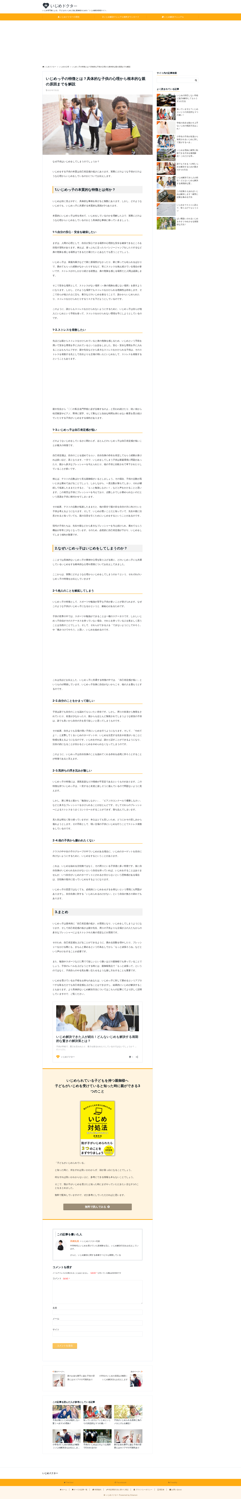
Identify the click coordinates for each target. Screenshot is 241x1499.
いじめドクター (50, 1473)
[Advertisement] (120, 41)
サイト (56, 1329)
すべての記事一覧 (80, 1490)
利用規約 (98, 1490)
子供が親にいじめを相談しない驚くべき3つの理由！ (66, 1421)
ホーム (64, 1490)
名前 (55, 1307)
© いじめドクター (111, 1495)
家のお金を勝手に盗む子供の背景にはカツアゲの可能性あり (127, 1446)
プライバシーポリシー (144, 1490)
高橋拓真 (85, 1241)
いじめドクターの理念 (69, 17)
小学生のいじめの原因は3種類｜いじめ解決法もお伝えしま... (66, 1446)
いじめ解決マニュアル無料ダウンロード (121, 17)
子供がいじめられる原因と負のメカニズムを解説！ (127, 1421)
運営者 (161, 1490)
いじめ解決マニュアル (174, 17)
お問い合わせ (177, 1490)
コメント (61, 1278)
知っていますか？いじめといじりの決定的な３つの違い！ (97, 1421)
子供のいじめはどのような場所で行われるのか (97, 1446)
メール (56, 1318)
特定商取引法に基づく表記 (118, 1490)
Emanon (134, 1495)
